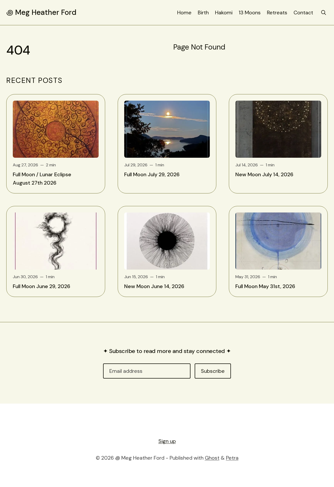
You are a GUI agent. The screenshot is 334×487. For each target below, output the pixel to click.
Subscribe (213, 371)
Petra (232, 457)
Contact (303, 12)
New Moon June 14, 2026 (154, 286)
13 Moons (250, 12)
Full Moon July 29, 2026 (152, 174)
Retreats (277, 12)
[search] (323, 12)
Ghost (212, 457)
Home (184, 12)
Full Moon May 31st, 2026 (265, 286)
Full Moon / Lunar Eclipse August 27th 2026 (42, 178)
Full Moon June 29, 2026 (41, 286)
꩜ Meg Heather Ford (41, 12)
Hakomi (223, 12)
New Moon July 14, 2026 (264, 174)
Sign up (167, 441)
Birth (203, 12)
